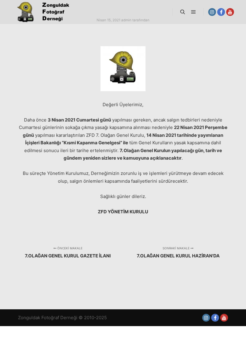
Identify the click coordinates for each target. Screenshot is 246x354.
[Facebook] (221, 12)
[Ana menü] (193, 12)
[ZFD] (42, 12)
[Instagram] (212, 12)
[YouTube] (230, 12)
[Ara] (182, 12)
